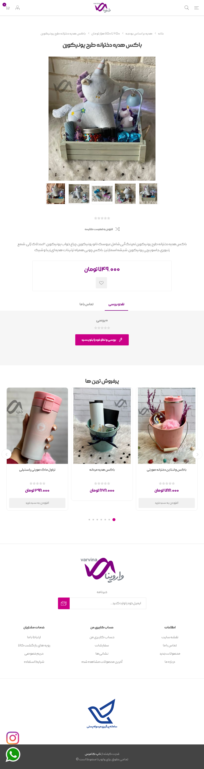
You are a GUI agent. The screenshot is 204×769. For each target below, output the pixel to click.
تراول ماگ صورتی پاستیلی (37, 470)
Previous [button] (198, 454)
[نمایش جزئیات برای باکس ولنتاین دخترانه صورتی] (166, 426)
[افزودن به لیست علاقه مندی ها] (101, 282)
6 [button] (93, 519)
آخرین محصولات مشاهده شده (101, 662)
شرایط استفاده (34, 662)
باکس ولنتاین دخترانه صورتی (167, 470)
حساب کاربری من (102, 637)
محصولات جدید (170, 654)
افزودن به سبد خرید (166, 503)
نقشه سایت (169, 637)
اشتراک (64, 603)
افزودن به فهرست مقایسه (99, 229)
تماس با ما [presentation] (87, 304)
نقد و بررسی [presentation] (116, 304)
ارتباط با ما (34, 637)
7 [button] (89, 519)
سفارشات (102, 645)
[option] (166, 449)
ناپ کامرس (93, 754)
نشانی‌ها (102, 654)
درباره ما (170, 662)
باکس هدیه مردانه (102, 470)
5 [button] (97, 519)
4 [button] (101, 519)
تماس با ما (170, 645)
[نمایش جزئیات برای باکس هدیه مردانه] (102, 426)
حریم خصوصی (34, 654)
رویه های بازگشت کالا (34, 645)
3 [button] (105, 519)
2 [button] (109, 519)
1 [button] (113, 519)
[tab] (116, 305)
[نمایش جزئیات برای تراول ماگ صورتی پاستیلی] (37, 426)
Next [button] (6, 454)
